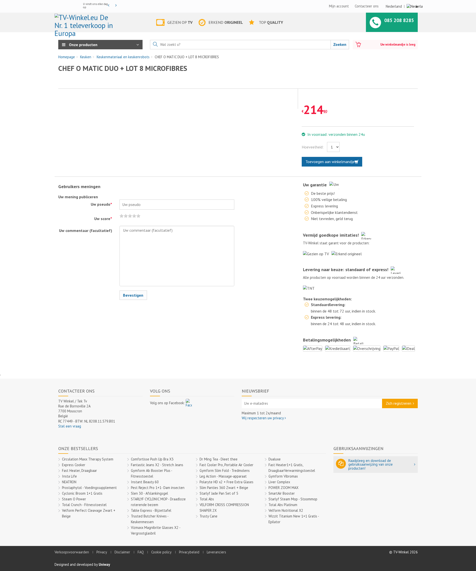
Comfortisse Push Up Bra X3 (152, 459)
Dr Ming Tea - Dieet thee (219, 459)
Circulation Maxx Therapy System (87, 459)
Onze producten (82, 44)
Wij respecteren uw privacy (263, 418)
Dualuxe (274, 459)
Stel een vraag (69, 426)
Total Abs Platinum (282, 504)
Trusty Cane (208, 516)
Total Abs (207, 499)
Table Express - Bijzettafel (151, 510)
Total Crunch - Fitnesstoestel (84, 504)
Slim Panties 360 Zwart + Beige (224, 487)
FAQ (141, 552)
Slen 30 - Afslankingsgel (149, 493)
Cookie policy (161, 552)
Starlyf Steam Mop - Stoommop (292, 499)
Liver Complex (279, 482)
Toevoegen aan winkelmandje (330, 161)
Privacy (101, 552)
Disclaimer (122, 552)
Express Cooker (73, 464)
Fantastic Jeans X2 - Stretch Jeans (157, 464)
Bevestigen (133, 295)
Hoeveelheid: (313, 146)
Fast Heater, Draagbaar (79, 470)
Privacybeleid (189, 552)
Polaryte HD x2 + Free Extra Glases (226, 482)
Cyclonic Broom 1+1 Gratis (82, 493)
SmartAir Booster (281, 493)
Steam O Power (74, 499)
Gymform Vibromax (283, 476)
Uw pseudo (101, 204)
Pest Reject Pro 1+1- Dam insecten (157, 487)
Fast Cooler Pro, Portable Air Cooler (226, 464)
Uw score (103, 218)
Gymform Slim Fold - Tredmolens (225, 470)
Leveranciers (216, 552)
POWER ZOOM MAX (283, 487)
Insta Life (69, 476)
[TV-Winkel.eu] (85, 23)
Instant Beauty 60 (145, 482)
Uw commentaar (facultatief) (85, 230)
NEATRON (69, 482)
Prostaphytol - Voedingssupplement (89, 487)
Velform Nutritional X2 (285, 510)
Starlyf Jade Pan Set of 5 (219, 493)
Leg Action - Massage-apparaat (223, 476)
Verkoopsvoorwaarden (72, 552)
